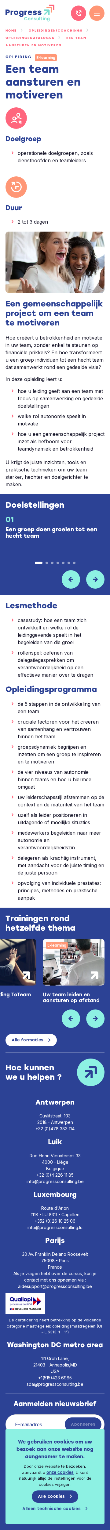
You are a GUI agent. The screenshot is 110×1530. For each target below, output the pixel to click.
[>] (95, 579)
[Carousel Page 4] (58, 563)
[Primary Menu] (97, 13)
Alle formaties (28, 1040)
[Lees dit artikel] (74, 962)
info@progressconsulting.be (55, 1181)
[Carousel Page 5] (63, 563)
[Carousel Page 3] (52, 563)
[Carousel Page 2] (47, 563)
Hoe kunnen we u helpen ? (34, 1072)
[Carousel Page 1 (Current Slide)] (38, 563)
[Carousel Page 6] (69, 563)
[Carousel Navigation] (55, 579)
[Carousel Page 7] (74, 563)
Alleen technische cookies (51, 1508)
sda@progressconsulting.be (55, 1384)
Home (11, 31)
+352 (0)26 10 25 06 (55, 1221)
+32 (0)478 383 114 (55, 1128)
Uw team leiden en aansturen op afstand (71, 997)
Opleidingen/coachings (55, 31)
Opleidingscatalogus (30, 38)
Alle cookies (51, 1496)
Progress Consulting (30, 13)
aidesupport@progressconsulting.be (55, 1286)
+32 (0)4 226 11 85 (78, 13)
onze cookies (60, 1472)
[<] (71, 579)
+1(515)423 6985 (55, 1377)
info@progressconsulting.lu (55, 1227)
